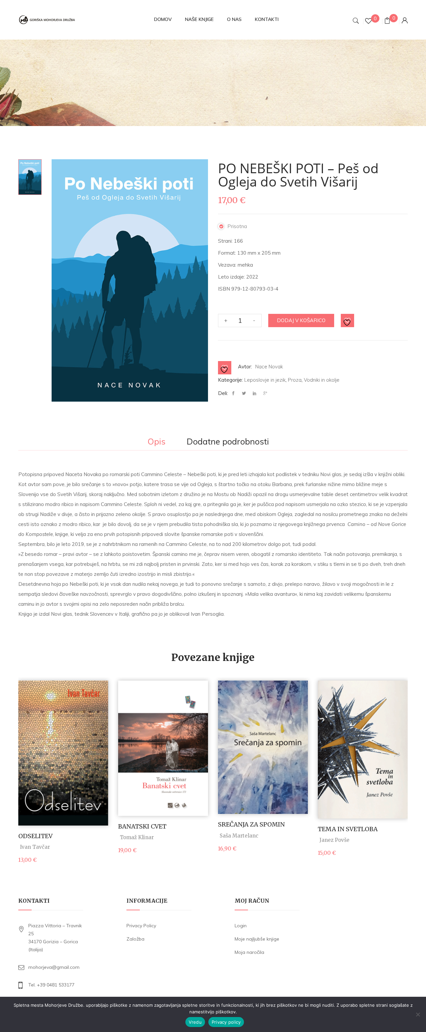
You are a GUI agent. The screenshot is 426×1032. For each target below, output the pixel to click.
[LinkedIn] (254, 393)
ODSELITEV (35, 836)
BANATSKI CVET (142, 826)
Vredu (195, 1022)
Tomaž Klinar (137, 837)
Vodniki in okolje (321, 380)
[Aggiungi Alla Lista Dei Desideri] (347, 320)
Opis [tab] (156, 442)
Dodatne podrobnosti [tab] (228, 442)
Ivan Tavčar (35, 847)
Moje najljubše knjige (257, 939)
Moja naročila (249, 952)
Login (241, 926)
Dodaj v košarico (301, 320)
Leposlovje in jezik (265, 380)
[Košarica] (387, 21)
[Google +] (265, 393)
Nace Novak (269, 366)
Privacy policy (226, 1022)
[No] (417, 1014)
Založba (135, 939)
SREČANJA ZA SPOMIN (251, 824)
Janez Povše (334, 840)
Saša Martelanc (239, 836)
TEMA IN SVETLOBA (348, 829)
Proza (295, 380)
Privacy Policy (141, 926)
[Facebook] (235, 393)
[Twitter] (244, 393)
